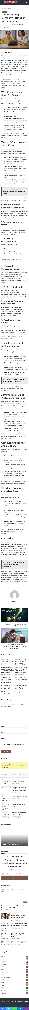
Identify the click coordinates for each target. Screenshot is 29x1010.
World (3, 985)
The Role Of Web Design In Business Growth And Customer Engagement (19, 788)
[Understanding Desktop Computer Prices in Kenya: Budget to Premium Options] (7, 680)
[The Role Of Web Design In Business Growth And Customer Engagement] (6, 789)
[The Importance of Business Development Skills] (6, 806)
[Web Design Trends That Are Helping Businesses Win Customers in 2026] (21, 662)
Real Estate (5, 972)
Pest (3, 982)
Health (4, 964)
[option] (14, 837)
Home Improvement (7, 977)
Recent (14, 775)
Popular (4, 775)
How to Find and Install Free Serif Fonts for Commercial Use (19, 814)
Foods (4, 987)
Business (9, 8)
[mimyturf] (10, 2)
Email (3, 732)
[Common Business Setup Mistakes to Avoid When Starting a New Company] (7, 662)
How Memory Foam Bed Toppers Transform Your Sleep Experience (21, 688)
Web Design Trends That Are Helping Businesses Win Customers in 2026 (21, 670)
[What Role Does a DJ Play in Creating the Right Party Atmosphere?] (5, 927)
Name (3, 726)
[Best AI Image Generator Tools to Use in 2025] (6, 782)
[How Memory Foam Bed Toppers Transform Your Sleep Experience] (21, 680)
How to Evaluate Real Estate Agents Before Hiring (17, 934)
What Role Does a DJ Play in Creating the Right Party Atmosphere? (19, 925)
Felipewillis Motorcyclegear (11, 844)
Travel (3, 990)
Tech (3, 959)
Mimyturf (4, 956)
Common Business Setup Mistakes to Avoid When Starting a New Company (7, 670)
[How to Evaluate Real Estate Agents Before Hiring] (5, 935)
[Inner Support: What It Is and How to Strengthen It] (6, 797)
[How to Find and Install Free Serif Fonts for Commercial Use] (6, 815)
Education (4, 969)
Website (3, 738)
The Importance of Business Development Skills (18, 804)
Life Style (4, 967)
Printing (4, 980)
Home (4, 8)
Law (3, 974)
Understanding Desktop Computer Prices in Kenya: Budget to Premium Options (7, 688)
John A (5, 24)
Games (4, 993)
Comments (23, 775)
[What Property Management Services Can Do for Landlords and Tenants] (5, 916)
